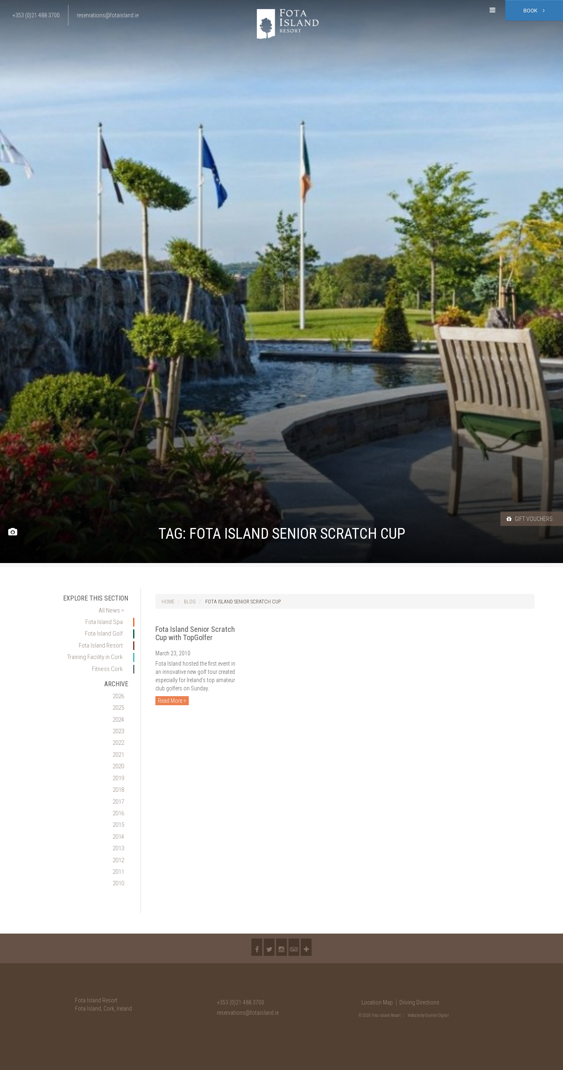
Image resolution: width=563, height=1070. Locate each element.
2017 (118, 801)
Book (531, 10)
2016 (118, 813)
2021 (118, 754)
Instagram (281, 947)
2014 (118, 836)
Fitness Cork (107, 669)
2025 (118, 707)
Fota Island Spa (104, 622)
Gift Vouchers (533, 519)
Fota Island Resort (101, 645)
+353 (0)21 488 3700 (240, 1002)
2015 (118, 824)
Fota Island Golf (104, 633)
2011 (118, 871)
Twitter (269, 947)
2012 (118, 860)
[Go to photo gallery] (12, 532)
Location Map (377, 1002)
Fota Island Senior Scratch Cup (243, 602)
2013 (118, 848)
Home (168, 602)
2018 (118, 789)
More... (306, 947)
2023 (118, 731)
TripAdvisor (294, 947)
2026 (118, 696)
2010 (118, 883)
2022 (118, 742)
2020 (118, 766)
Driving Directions (419, 1002)
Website (414, 1015)
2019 (118, 778)
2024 (118, 719)
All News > (111, 610)
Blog (190, 602)
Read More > (172, 700)
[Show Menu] (492, 10)
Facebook (256, 947)
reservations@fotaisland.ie (248, 1012)
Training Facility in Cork (95, 657)
